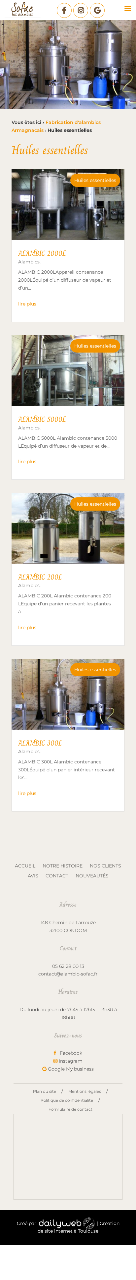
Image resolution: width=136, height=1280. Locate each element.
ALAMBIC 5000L (42, 419)
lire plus (27, 304)
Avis (33, 876)
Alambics (29, 262)
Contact (57, 876)
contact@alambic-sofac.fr (68, 974)
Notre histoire (63, 866)
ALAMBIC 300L (40, 743)
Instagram (70, 1061)
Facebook (70, 1053)
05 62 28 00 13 (68, 966)
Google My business (70, 1069)
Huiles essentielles (95, 180)
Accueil (25, 866)
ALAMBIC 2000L (42, 253)
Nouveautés (92, 876)
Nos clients (105, 866)
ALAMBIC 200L (40, 577)
